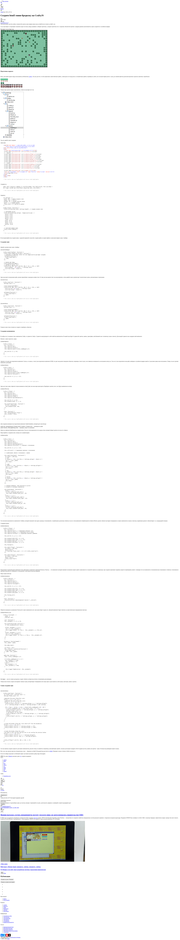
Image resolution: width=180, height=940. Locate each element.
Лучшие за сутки (4, 902)
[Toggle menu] (1, 1)
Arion (2, 12)
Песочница (6, 934)
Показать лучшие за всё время (7, 904)
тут (20, 756)
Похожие (11, 902)
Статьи (5, 927)
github (51, 751)
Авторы (5, 932)
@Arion (2, 790)
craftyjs (30, 76)
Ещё (5, 896)
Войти (4, 921)
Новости (5, 929)
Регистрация (6, 923)
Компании (5, 931)
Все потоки (5, 1)
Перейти (3, 827)
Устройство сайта (7, 938)
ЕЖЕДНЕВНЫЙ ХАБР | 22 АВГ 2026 (10, 830)
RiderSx (10, 756)
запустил (36, 840)
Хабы (4, 930)
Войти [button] (2, 8)
